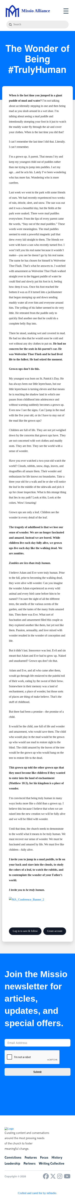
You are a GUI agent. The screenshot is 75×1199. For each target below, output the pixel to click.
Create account (54, 931)
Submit (37, 1071)
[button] (66, 11)
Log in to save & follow (25, 931)
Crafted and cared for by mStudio (37, 1193)
